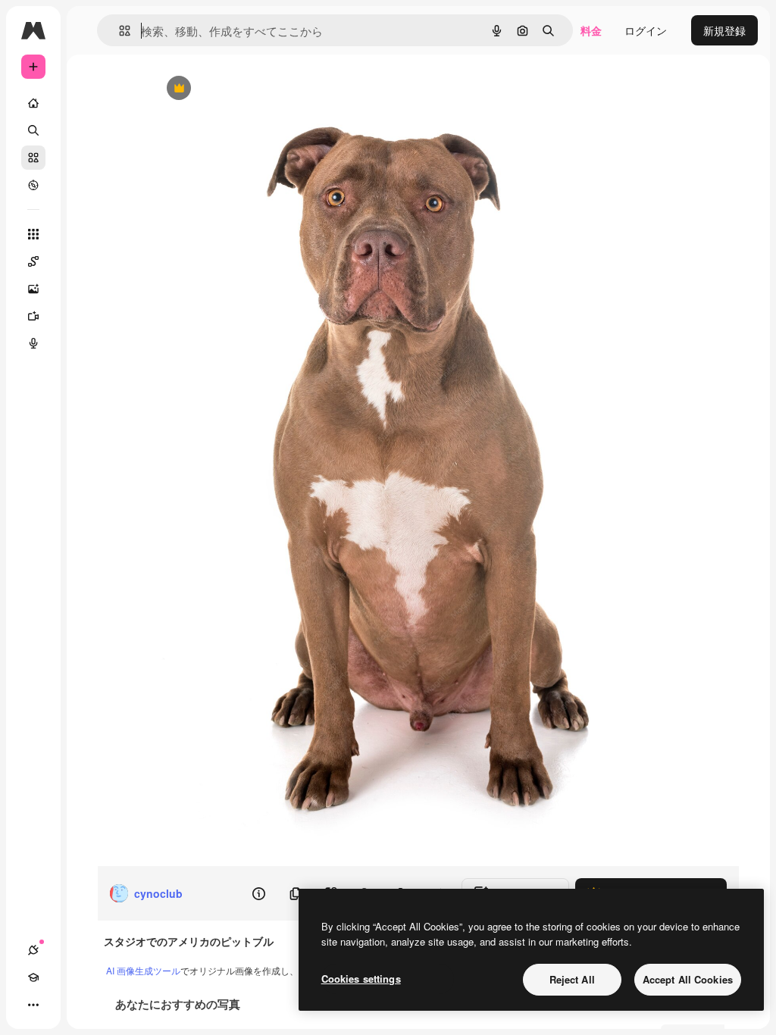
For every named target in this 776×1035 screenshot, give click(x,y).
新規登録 (724, 30)
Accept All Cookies (688, 979)
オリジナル (255, 89)
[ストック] (33, 157)
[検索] (33, 130)
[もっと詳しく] (33, 185)
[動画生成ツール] (33, 316)
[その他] (33, 1005)
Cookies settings (361, 978)
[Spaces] (33, 261)
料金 (591, 30)
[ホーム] (33, 103)
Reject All (572, 979)
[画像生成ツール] (33, 289)
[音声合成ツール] (33, 343)
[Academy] (33, 977)
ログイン (645, 30)
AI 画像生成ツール (143, 970)
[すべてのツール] (33, 234)
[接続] (33, 950)
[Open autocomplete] (118, 30)
